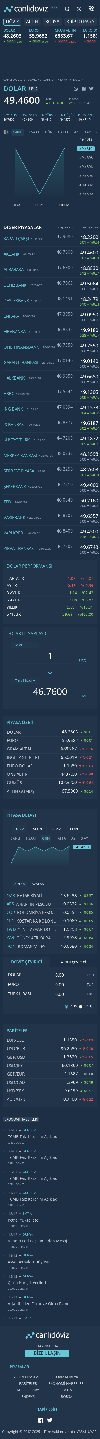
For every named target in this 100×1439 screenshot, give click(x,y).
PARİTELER (28, 1383)
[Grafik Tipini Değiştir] (6, 132)
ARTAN (19, 884)
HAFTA (63, 132)
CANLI (18, 132)
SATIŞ (88, 1006)
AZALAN (38, 884)
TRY (83, 696)
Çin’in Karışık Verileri (27, 1282)
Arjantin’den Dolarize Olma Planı (38, 1304)
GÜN (48, 132)
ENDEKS (28, 1396)
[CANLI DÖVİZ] (25, 9)
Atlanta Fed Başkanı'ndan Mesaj (37, 1241)
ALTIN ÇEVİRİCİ (73, 962)
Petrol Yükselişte (23, 1220)
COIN (74, 829)
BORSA (52, 21)
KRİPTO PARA (80, 21)
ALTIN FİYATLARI (28, 1377)
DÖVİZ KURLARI (66, 1377)
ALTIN (32, 21)
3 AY (87, 132)
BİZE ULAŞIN (47, 1353)
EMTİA (66, 1390)
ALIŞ (74, 1006)
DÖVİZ (12, 21)
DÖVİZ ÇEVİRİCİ (26, 962)
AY (76, 132)
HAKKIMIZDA (47, 1346)
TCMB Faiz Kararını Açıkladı (33, 1136)
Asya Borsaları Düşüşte (29, 1262)
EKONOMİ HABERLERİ (66, 1383)
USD (82, 661)
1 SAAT (33, 132)
